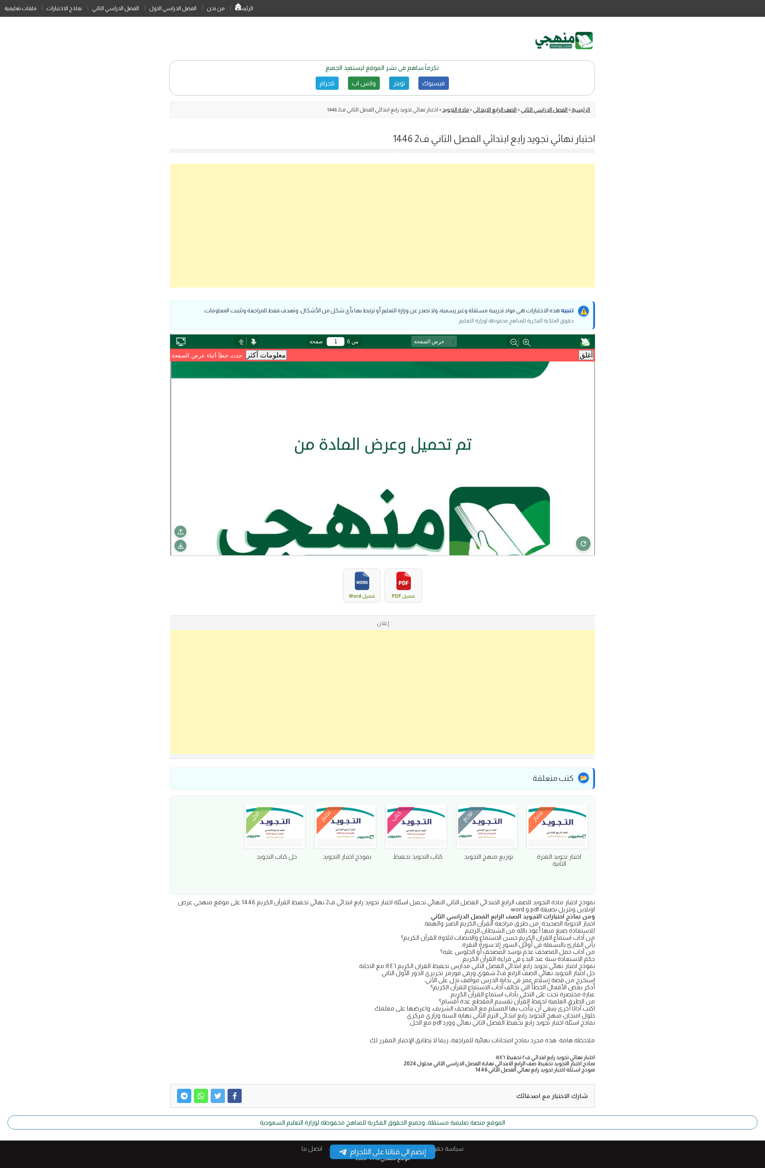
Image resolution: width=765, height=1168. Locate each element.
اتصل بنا (311, 1148)
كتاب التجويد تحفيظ (418, 856)
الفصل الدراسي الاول (173, 8)
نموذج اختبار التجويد (347, 856)
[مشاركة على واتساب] (201, 1096)
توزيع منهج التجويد (488, 856)
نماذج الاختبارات (64, 8)
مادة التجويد (455, 110)
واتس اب (364, 83)
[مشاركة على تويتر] (218, 1096)
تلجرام (327, 83)
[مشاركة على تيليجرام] (184, 1096)
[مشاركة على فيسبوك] (235, 1096)
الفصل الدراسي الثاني (115, 8)
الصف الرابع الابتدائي (495, 110)
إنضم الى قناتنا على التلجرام (388, 1152)
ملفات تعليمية (20, 8)
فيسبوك (433, 83)
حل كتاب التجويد (276, 856)
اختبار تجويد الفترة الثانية (559, 860)
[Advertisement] (382, 226)
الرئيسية (238, 8)
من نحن (215, 8)
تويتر (399, 83)
